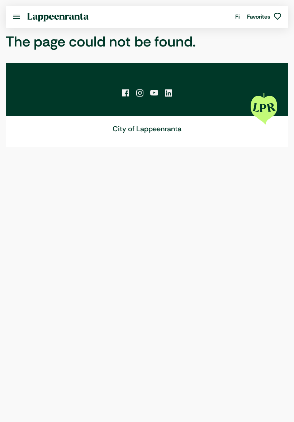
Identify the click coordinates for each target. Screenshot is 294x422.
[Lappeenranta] (58, 16)
